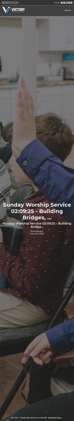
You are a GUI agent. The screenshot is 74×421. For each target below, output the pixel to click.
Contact (56, 2)
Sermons (14, 418)
